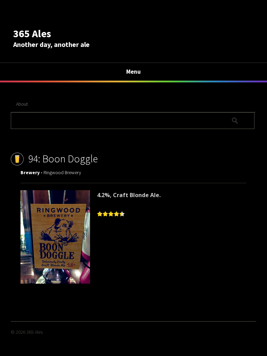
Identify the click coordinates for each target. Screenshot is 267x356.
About (22, 104)
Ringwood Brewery (62, 172)
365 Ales (32, 33)
